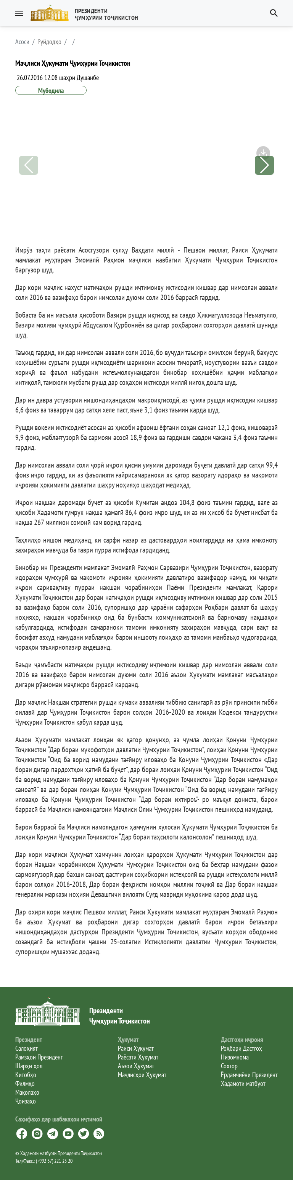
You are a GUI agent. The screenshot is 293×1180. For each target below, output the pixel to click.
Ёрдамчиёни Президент (249, 1074)
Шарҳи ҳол (28, 1065)
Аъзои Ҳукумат (136, 1065)
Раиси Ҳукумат (136, 1048)
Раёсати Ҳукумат (138, 1057)
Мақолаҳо (27, 1092)
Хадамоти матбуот (243, 1083)
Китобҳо (25, 1074)
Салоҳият (26, 1048)
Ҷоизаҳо (25, 1101)
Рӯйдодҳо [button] (49, 41)
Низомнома (235, 1057)
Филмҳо (25, 1083)
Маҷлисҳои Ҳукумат (142, 1074)
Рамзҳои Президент (39, 1057)
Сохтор (229, 1065)
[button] (88, 13)
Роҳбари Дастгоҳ (241, 1048)
